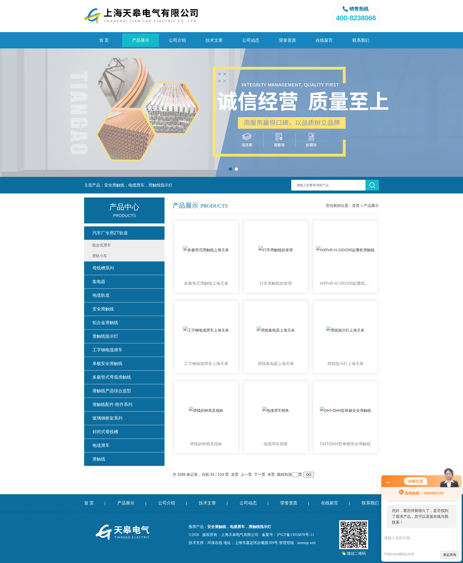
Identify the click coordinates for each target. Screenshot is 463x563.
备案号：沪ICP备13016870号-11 (288, 535)
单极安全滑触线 (107, 363)
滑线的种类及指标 (206, 444)
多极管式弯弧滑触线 (111, 377)
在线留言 (324, 40)
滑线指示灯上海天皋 (345, 363)
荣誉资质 (287, 40)
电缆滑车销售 (276, 444)
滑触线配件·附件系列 (112, 404)
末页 (271, 474)
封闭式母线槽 (105, 431)
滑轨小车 (99, 256)
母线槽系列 (103, 268)
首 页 (104, 40)
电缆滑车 (101, 445)
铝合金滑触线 (105, 322)
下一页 (259, 474)
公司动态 (250, 40)
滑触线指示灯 (105, 336)
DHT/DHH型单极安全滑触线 (345, 444)
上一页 (246, 474)
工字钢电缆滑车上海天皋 (206, 363)
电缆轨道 (101, 295)
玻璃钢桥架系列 (107, 418)
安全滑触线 (103, 309)
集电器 (98, 281)
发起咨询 (449, 555)
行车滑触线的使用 (276, 283)
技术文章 (214, 40)
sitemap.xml (306, 543)
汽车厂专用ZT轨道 (110, 233)
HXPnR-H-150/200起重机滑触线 (345, 283)
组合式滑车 (101, 245)
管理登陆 (286, 543)
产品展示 (140, 40)
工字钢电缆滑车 (107, 350)
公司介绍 (177, 40)
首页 (356, 205)
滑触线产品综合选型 (111, 391)
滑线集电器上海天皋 (276, 363)
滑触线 (98, 459)
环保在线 (214, 543)
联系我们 (360, 40)
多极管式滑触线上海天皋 (206, 283)
